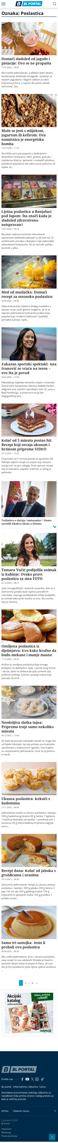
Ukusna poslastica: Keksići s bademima (25, 800)
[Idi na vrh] (52, 1137)
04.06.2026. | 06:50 (10, 301)
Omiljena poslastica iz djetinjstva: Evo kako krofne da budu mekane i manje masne (28, 650)
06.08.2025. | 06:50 (10, 951)
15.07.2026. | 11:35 (10, 148)
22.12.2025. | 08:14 (10, 583)
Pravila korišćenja (9, 1136)
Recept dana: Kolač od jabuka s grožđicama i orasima (28, 872)
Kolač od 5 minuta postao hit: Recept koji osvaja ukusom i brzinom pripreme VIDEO (26, 444)
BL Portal (5, 1124)
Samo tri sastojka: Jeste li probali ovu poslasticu (23, 944)
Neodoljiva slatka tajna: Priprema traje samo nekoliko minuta (27, 726)
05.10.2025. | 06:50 (10, 879)
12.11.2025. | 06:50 (10, 807)
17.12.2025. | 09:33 (10, 659)
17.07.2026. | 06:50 (10, 68)
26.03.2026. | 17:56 (10, 377)
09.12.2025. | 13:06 (10, 736)
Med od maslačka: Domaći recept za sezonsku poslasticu (26, 294)
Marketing (6, 1132)
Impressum (6, 1128)
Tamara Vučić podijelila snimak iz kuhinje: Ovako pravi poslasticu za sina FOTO (29, 574)
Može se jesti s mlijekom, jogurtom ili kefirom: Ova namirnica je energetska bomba (23, 137)
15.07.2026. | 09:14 (10, 229)
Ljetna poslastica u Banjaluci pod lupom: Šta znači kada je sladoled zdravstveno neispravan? (26, 218)
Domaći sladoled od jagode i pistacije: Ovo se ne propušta (26, 60)
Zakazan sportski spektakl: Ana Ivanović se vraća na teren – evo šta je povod (29, 368)
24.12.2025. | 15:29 (10, 453)
